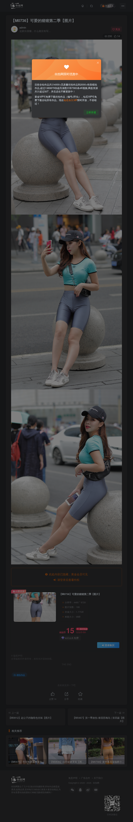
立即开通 (91, 112)
